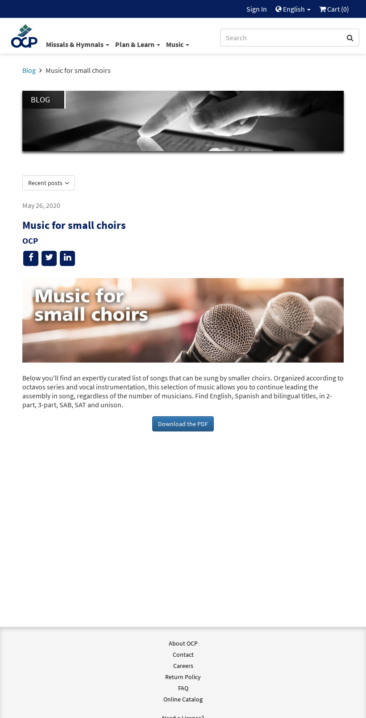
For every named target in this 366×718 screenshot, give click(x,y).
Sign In (256, 8)
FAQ (183, 688)
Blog (29, 70)
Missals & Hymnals (75, 44)
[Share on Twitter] (49, 258)
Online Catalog (183, 699)
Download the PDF (183, 424)
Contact (183, 654)
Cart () (337, 8)
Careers (183, 666)
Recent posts (46, 183)
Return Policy (183, 677)
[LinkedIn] (67, 258)
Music (175, 44)
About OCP (183, 643)
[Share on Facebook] (30, 258)
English (294, 8)
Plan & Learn (135, 44)
